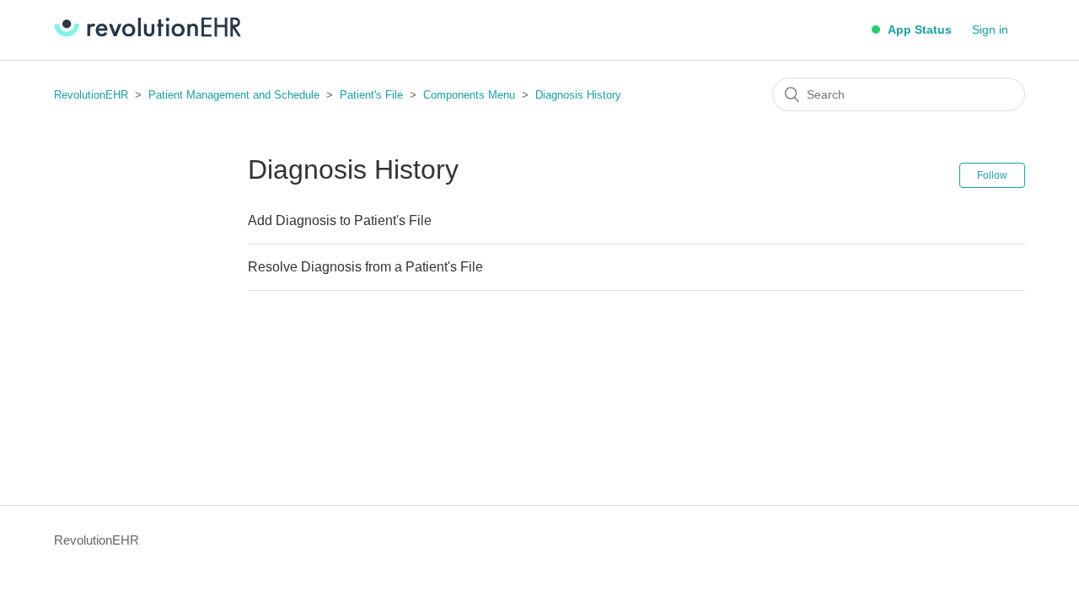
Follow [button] (992, 175)
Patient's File (373, 95)
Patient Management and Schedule (233, 95)
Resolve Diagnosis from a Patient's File (365, 267)
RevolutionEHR (91, 95)
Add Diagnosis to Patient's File (340, 220)
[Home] (147, 32)
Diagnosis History (578, 95)
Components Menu (469, 95)
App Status (918, 29)
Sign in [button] (990, 29)
